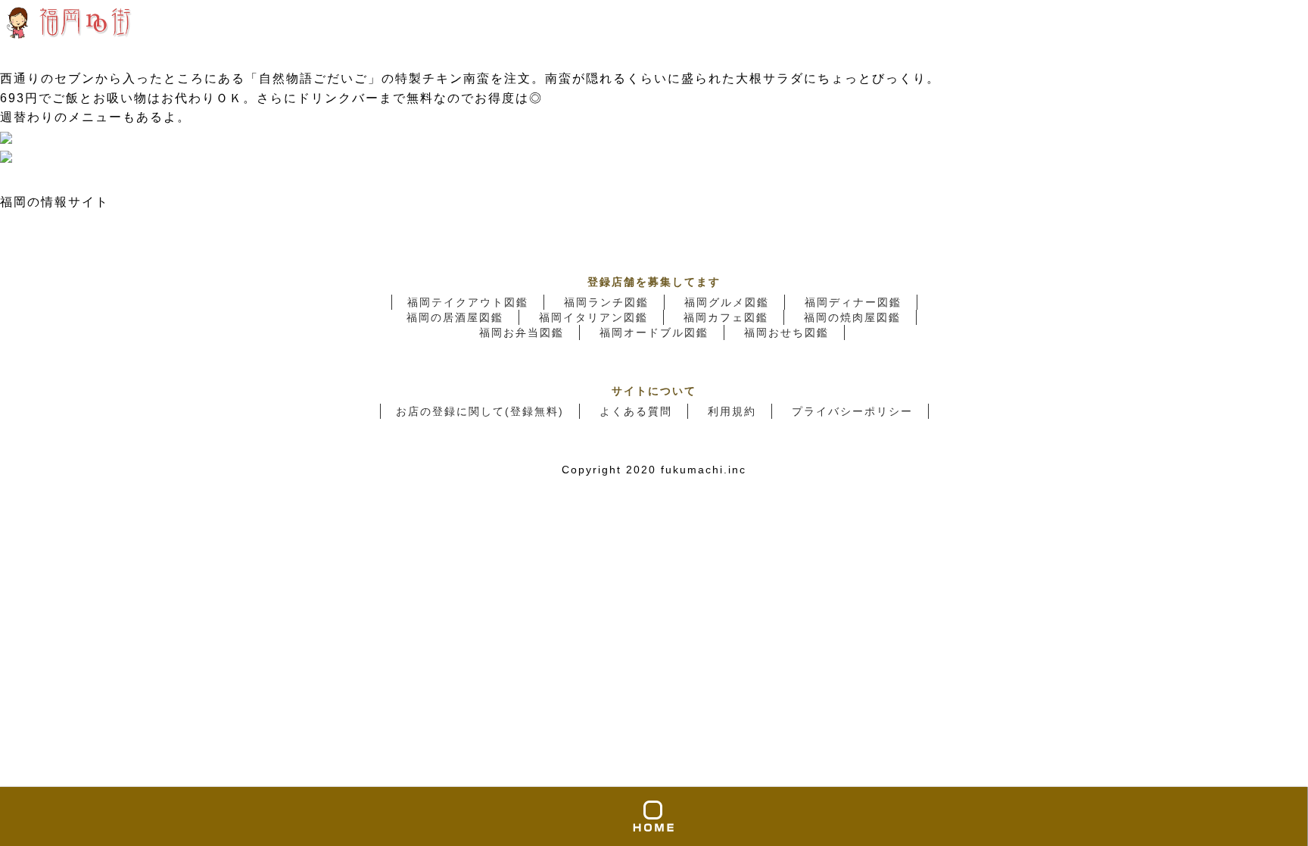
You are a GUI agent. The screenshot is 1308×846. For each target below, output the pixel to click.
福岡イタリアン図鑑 (593, 317)
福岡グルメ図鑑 (726, 302)
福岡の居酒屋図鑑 (454, 317)
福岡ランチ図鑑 (606, 302)
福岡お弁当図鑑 (521, 332)
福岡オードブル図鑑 (654, 332)
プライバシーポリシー (852, 411)
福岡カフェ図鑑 (726, 317)
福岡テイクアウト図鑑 (467, 302)
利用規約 (732, 411)
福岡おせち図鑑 (786, 332)
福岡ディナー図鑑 (853, 302)
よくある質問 (636, 411)
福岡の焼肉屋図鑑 (852, 317)
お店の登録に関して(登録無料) (480, 411)
